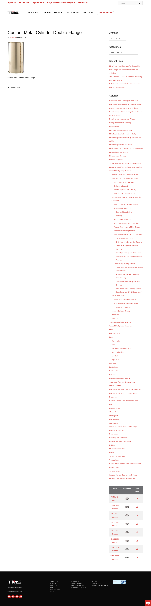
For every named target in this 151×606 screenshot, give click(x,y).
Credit (111, 330)
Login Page (115, 360)
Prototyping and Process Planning (125, 190)
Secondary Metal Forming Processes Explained (125, 163)
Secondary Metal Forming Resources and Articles (125, 167)
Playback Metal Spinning (117, 156)
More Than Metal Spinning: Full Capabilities (124, 66)
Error (113, 345)
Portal (111, 337)
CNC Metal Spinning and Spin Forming (129, 242)
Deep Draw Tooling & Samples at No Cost (123, 101)
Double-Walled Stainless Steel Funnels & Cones (125, 464)
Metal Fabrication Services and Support (125, 178)
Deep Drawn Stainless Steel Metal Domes (123, 393)
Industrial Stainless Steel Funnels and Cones (123, 401)
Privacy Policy (116, 318)
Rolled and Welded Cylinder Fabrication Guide (125, 84)
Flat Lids (112, 375)
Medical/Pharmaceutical (117, 449)
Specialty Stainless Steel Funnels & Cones (123, 475)
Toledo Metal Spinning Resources (120, 326)
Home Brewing (114, 126)
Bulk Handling (114, 419)
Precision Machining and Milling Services (127, 227)
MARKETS (52, 587)
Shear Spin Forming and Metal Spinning (129, 253)
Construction (113, 423)
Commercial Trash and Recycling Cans (122, 382)
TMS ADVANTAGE (118, 296)
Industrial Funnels (115, 468)
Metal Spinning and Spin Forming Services (128, 234)
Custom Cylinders (115, 386)
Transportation (114, 460)
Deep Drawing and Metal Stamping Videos (123, 108)
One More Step (114, 333)
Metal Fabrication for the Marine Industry (122, 134)
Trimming (119, 216)
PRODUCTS (53, 585)
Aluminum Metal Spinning (124, 238)
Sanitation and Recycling (117, 456)
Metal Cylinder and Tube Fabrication (126, 204)
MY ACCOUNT (75, 581)
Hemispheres (113, 397)
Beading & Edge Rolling (124, 212)
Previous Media (14, 87)
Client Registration (117, 352)
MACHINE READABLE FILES (100, 585)
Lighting (112, 445)
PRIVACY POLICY (97, 583)
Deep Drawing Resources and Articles (122, 119)
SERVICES (53, 583)
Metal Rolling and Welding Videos (120, 145)
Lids (110, 404)
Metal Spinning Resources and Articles (126, 303)
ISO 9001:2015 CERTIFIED (78, 587)
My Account (115, 315)
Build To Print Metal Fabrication (124, 182)
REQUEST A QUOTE (76, 583)
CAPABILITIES (53, 581)
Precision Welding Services (122, 220)
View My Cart (113, 416)
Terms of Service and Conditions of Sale (125, 175)
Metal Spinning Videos (123, 307)
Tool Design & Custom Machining (125, 194)
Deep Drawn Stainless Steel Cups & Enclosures (125, 390)
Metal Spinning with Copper (118, 152)
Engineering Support (121, 186)
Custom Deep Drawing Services (124, 264)
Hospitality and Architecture (118, 438)
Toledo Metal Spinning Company (120, 171)
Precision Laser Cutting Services (124, 231)
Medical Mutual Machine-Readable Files (122, 479)
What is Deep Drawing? (117, 88)
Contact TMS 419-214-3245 (15, 591)
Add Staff (115, 356)
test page (112, 363)
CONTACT (52, 591)
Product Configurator (116, 160)
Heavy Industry (114, 434)
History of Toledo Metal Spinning (120, 123)
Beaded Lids (113, 367)
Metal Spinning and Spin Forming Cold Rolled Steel (126, 148)
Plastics (111, 453)
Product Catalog (114, 408)
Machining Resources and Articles (120, 130)
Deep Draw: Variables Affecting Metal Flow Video (125, 104)
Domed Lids (113, 371)
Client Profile (116, 341)
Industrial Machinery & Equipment (120, 441)
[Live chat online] (148, 603)
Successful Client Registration (121, 348)
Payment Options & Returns (121, 311)
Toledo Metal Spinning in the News (125, 300)
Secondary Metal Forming (122, 208)
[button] (105, 13)
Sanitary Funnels (114, 471)
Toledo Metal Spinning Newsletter (120, 322)
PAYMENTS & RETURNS (77, 585)
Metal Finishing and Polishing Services (126, 223)
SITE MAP (94, 581)
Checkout (112, 412)
